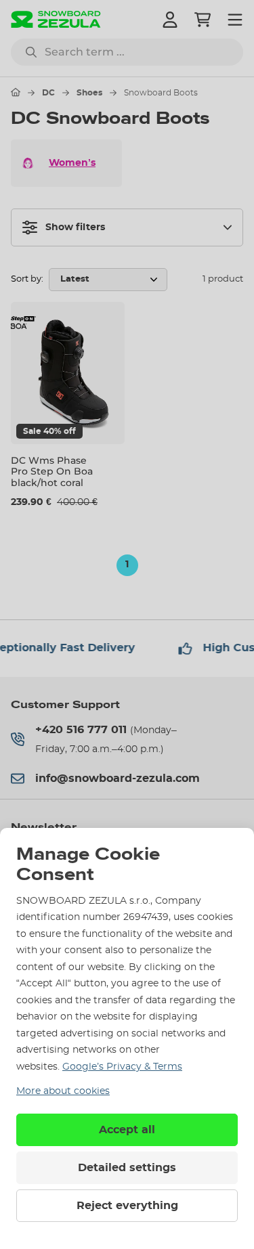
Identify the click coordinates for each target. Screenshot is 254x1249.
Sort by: (27, 279)
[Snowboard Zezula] (56, 19)
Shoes (89, 93)
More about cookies (63, 1091)
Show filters (75, 227)
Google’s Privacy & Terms (122, 1067)
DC (48, 93)
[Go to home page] (15, 92)
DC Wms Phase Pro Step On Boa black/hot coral (52, 471)
